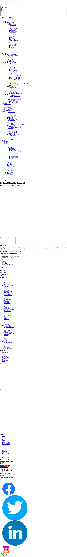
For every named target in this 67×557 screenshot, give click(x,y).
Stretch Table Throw (13, 138)
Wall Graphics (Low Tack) (14, 149)
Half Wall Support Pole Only (12, 119)
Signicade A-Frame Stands (8, 290)
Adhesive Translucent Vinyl (14, 150)
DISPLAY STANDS (7, 107)
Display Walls (6, 297)
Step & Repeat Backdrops (8, 287)
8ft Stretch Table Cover (13, 133)
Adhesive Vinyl (12, 148)
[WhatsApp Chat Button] (2, 554)
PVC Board (6, 141)
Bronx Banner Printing (5, 457)
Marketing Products (11, 171)
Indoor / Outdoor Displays (12, 24)
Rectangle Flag (12, 72)
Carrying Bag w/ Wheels (12, 115)
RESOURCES (4, 341)
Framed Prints (10, 167)
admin (18, 185)
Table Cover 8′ (10, 128)
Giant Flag (11, 69)
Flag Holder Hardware (11, 117)
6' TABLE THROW (11, 125)
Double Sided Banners (13, 92)
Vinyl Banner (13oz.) (13, 87)
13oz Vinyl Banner (13, 35)
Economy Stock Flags (7, 282)
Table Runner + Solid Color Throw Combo (17, 124)
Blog (4, 270)
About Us (3, 436)
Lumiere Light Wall (7, 305)
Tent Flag (9, 114)
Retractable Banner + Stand (14, 84)
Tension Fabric (12, 41)
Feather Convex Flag (13, 70)
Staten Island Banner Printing (6, 456)
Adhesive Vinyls (10, 147)
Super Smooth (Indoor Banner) (13, 58)
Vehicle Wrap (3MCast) (14, 157)
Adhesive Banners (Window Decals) (16, 93)
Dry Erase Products (7, 339)
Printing (5, 318)
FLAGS (3, 65)
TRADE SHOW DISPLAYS (7, 292)
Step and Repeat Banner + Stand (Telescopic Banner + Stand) (19, 83)
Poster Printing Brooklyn (6, 443)
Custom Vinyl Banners (13, 90)
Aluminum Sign (6, 144)
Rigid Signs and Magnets (14, 44)
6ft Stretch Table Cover (13, 132)
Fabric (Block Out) (7, 322)
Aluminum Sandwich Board (8, 145)
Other (9, 159)
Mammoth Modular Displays (8, 306)
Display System (6, 289)
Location (1, 463)
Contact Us (4, 440)
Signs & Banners (10, 174)
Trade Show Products (13, 31)
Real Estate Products (13, 27)
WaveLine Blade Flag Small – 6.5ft (15, 75)
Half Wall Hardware (11, 118)
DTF (11, 46)
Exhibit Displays (6, 301)
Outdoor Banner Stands (14, 102)
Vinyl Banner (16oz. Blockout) (15, 88)
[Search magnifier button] (1, 4)
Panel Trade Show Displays (8, 308)
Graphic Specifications (7, 346)
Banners (3, 355)
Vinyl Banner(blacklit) (11, 56)
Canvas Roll (12, 51)
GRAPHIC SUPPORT (6, 345)
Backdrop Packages (5, 449)
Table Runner (12, 139)
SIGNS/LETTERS (11, 22)
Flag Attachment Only (11, 120)
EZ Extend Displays (7, 299)
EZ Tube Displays (7, 300)
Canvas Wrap (10, 162)
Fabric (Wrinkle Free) (7, 321)
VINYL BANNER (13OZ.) (12, 54)
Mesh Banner (12, 38)
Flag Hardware (12, 73)
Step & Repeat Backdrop (14, 26)
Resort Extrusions (7, 310)
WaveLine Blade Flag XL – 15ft (15, 80)
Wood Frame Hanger (11, 166)
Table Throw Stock (13, 135)
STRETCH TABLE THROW (13, 131)
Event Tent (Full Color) (11, 112)
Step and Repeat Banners (14, 91)
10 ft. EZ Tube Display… (4, 274)
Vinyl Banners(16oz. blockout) (13, 55)
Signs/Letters (4, 279)
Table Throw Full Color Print (14, 136)
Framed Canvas (10, 163)
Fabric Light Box (7, 302)
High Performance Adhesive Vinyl (15, 151)
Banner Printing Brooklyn (6, 444)
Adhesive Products (13, 43)
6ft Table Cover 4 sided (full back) (15, 127)
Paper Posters (6, 336)
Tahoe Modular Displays (8, 313)
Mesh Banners (10, 57)
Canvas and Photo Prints (8, 332)
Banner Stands (6, 286)
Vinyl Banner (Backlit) (7, 328)
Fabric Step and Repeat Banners (15, 96)
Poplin (5, 323)
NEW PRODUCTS (7, 104)
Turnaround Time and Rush (8, 348)
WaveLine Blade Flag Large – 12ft (15, 78)
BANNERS (4, 53)
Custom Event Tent (5, 450)
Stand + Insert (12, 100)
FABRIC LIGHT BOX (8, 110)
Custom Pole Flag (13, 67)
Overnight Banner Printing (12, 63)
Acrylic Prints (10, 165)
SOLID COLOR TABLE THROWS (14, 130)
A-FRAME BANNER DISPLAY (7, 291)
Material (11, 52)
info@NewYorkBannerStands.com (7, 469)
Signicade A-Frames (13, 29)
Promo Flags (10, 74)
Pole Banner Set (10, 59)
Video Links (6, 344)
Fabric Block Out (11, 61)
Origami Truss (6, 307)
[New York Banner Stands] (5, 1)
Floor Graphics (12, 160)
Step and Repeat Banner (6, 448)
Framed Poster (10, 164)
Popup (11, 50)
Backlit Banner (12, 37)
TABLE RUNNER (11, 122)
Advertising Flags (13, 25)
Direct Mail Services (11, 176)
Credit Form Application (8, 343)
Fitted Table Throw (13, 137)
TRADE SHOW (5, 103)
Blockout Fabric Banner (14, 40)
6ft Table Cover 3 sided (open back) (15, 126)
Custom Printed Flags (7, 281)
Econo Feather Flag (13, 66)
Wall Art (11, 42)
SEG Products (12, 30)
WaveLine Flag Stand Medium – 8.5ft (16, 76)
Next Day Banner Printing (12, 62)
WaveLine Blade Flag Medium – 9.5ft (16, 77)
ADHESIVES (4, 146)
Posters (11, 49)
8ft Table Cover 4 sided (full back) (15, 129)
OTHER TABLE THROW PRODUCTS (14, 134)
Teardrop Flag (12, 68)
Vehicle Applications (11, 155)
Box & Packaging (11, 169)
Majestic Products (11, 173)
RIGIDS (3, 140)
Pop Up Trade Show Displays (9, 309)
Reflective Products (13, 45)
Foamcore (5, 142)
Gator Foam (6, 143)
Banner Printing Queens (6, 442)
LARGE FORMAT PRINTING (7, 325)
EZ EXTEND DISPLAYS (8, 108)
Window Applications (11, 152)
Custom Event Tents (13, 32)
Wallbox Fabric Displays (8, 315)
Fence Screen (12, 98)
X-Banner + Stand (13, 85)
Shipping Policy (4, 438)
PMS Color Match (7, 347)
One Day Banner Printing (12, 64)
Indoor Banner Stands (5, 453)
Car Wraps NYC (12, 158)
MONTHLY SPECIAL (8, 295)
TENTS (3, 111)
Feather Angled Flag (13, 71)
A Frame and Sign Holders (14, 28)
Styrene (5, 337)
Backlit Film (12, 47)
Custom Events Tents (5, 357)
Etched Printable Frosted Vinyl (15, 153)
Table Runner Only (13, 123)
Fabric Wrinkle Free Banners (12, 60)
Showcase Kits (6, 319)
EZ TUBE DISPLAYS (8, 109)
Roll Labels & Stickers (11, 175)
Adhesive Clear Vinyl (13, 154)
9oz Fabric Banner (13, 39)
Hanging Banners (7, 303)
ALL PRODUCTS (5, 21)
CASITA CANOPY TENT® (8, 106)
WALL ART (4, 161)
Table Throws (12, 33)
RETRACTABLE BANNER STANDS (14, 99)
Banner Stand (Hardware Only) (15, 101)
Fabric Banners (12, 95)
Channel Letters (12, 23)
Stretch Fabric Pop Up (7, 311)
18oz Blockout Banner (13, 36)
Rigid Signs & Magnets (8, 330)
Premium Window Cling (14, 48)
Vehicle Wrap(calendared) (14, 156)
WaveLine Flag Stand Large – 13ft (15, 79)
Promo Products (10, 172)
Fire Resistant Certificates (8, 342)
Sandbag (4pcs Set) (11, 116)
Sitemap (3, 441)
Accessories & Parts (7, 316)
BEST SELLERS (7, 294)
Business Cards (10, 170)
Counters (5, 317)
